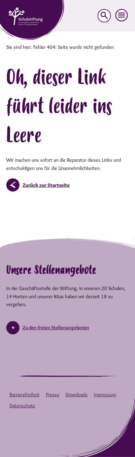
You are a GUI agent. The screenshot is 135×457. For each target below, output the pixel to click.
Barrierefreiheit (24, 395)
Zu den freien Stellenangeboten (56, 328)
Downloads (77, 395)
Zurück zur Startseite (46, 185)
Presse (52, 395)
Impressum (105, 395)
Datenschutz (22, 406)
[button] (121, 15)
